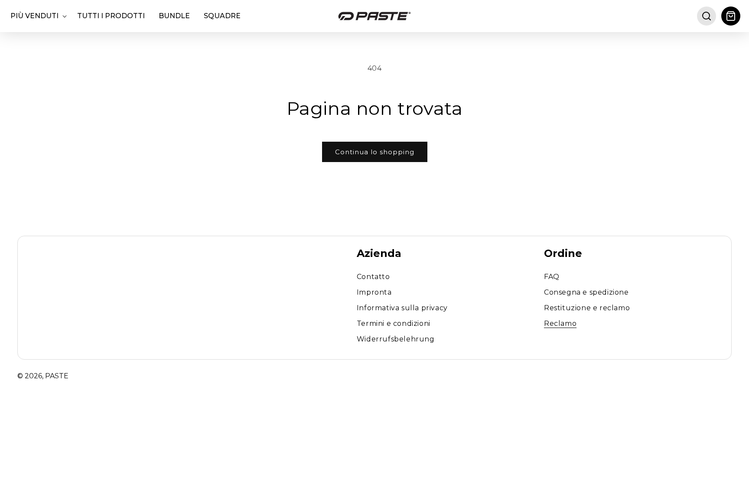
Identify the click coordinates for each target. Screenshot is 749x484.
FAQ (552, 277)
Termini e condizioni (393, 323)
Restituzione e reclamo (587, 308)
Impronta (374, 292)
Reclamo (560, 323)
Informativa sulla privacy (402, 308)
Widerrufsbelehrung (396, 339)
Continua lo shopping (374, 152)
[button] (36, 16)
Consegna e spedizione (586, 292)
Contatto (373, 277)
